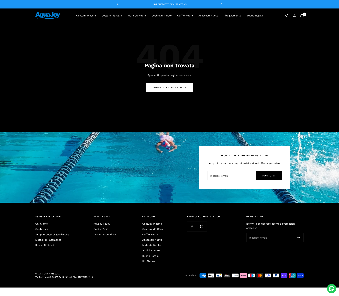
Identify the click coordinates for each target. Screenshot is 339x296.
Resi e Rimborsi (44, 245)
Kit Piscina (148, 261)
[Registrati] (298, 237)
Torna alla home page (170, 87)
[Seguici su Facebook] (192, 226)
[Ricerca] (287, 15)
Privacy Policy (101, 223)
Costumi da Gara (112, 15)
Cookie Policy (101, 229)
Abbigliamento (232, 15)
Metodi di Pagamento (48, 239)
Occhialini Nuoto (161, 15)
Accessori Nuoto (208, 15)
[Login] (294, 15)
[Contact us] (331, 288)
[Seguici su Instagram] (202, 226)
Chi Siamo (41, 223)
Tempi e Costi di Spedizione (52, 234)
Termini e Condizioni (105, 234)
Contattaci (41, 229)
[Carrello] (302, 15)
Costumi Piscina (86, 15)
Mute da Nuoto (137, 15)
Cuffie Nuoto (185, 15)
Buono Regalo (255, 15)
